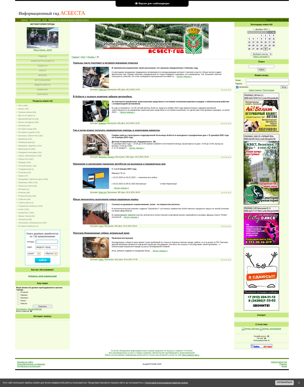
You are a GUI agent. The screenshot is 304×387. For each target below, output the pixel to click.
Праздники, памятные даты (30, 179)
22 (261, 45)
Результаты (21, 309)
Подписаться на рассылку (29, 366)
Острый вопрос (25, 166)
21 (257, 45)
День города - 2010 (42, 50)
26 (249, 49)
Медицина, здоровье (27, 146)
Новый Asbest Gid (279, 362)
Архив (284, 366)
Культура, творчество (28, 136)
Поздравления (24, 169)
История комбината (27, 226)
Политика (22, 172)
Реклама (22, 189)
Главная (24, 20)
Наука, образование (27, 156)
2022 (83, 57)
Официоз (22, 162)
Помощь (283, 364)
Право (21, 176)
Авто (20, 105)
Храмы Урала (24, 216)
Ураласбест (23, 213)
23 (265, 45)
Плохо (23, 301)
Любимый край (24, 142)
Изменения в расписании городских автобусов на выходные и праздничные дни (119, 164)
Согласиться (284, 382)
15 (261, 42)
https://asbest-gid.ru (190, 355)
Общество (23, 159)
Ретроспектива (25, 196)
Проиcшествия (25, 186)
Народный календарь (27, 152)
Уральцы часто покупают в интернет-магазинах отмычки (105, 63)
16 (265, 42)
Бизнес (21, 109)
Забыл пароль (255, 90)
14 (257, 42)
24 (269, 45)
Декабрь (91, 57)
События (22, 199)
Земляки (22, 125)
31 (269, 49)
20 (253, 45)
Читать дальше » (184, 76)
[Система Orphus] (261, 347)
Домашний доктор (26, 119)
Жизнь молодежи (26, 122)
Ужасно (23, 303)
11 (274, 39)
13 (253, 42)
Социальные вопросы (28, 206)
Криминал (22, 139)
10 (269, 39)
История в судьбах (26, 132)
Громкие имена (25, 112)
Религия (22, 192)
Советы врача (24, 203)
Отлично (24, 292)
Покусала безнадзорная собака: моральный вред (101, 233)
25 (274, 45)
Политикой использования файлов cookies (166, 383)
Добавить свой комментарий (42, 276)
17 (269, 42)
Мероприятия (24, 149)
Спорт (21, 209)
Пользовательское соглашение (31, 364)
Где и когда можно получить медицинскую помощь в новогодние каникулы (116, 130)
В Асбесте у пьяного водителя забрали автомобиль (102, 96)
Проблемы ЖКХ (25, 182)
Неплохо (24, 298)
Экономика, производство (30, 223)
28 (257, 49)
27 (253, 49)
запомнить (243, 87)
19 (249, 45)
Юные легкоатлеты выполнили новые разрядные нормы (105, 199)
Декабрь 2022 (261, 29)
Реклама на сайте (25, 362)
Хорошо (23, 295)
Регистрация (35, 20)
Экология (22, 219)
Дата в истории (25, 115)
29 (261, 49)
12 (249, 42)
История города (25, 129)
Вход (44, 20)
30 (265, 49)
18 (274, 42)
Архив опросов (35, 309)
